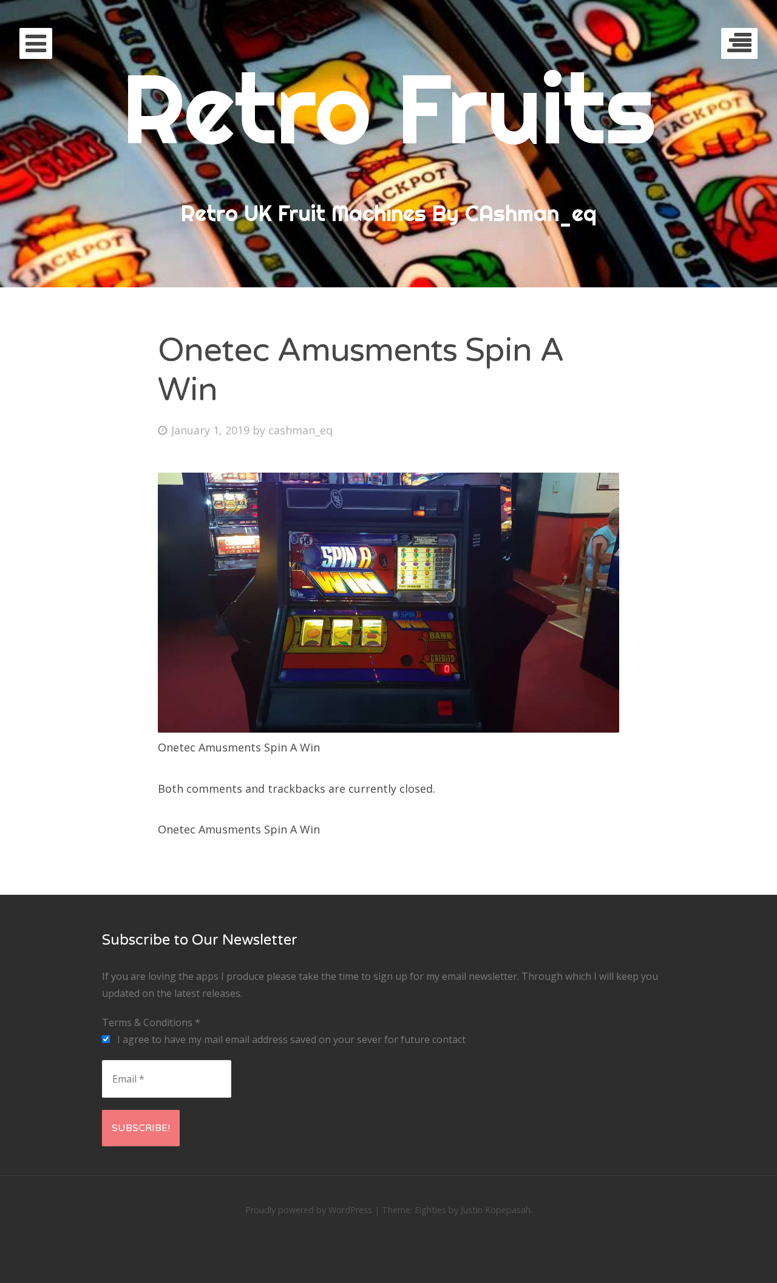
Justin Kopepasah (496, 1210)
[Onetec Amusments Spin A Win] (388, 728)
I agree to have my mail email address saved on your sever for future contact (290, 1039)
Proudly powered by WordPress (308, 1210)
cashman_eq (300, 430)
